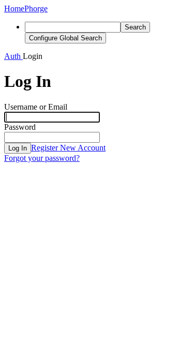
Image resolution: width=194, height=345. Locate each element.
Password (20, 127)
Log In (17, 148)
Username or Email (35, 106)
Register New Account (68, 147)
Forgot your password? (42, 158)
